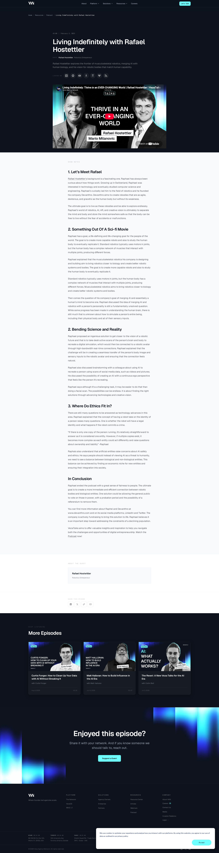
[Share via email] (90, 604)
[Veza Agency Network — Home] (31, 3)
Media (164, 812)
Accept (202, 842)
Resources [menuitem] (120, 3)
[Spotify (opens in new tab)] (73, 75)
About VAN (166, 799)
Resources (39, 15)
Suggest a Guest (109, 758)
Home (30, 15)
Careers (166, 803)
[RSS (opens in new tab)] (105, 75)
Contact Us (166, 807)
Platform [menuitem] (93, 3)
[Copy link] (84, 604)
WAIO (68, 808)
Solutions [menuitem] (107, 3)
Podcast (49, 15)
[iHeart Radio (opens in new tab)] (92, 75)
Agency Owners (104, 799)
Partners (101, 808)
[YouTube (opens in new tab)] (79, 75)
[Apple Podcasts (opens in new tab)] (66, 75)
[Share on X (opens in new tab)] (77, 604)
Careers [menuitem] (134, 3)
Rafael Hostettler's (77, 178)
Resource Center (136, 799)
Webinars (133, 808)
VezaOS (69, 804)
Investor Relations (169, 816)
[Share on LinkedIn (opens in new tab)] (71, 604)
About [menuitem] (84, 3)
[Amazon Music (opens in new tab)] (86, 75)
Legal (164, 820)
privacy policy (122, 836)
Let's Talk (185, 3)
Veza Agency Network (42, 849)
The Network (71, 799)
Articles (133, 804)
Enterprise (102, 804)
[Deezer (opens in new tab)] (99, 75)
